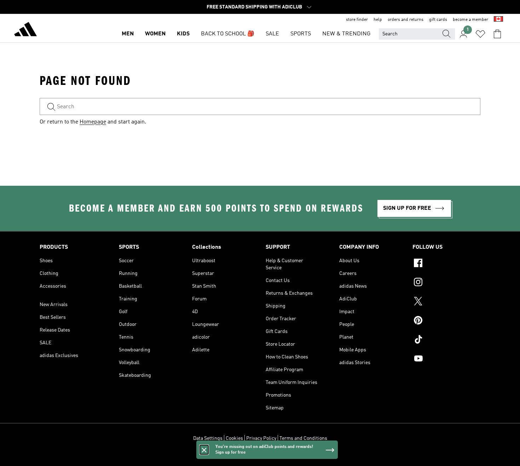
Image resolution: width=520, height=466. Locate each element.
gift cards (438, 20)
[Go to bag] (497, 33)
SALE (272, 34)
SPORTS (300, 34)
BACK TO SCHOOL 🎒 (227, 34)
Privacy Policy (261, 438)
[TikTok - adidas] (446, 340)
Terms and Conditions (303, 438)
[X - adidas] (446, 302)
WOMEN (155, 34)
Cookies (234, 438)
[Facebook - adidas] (446, 264)
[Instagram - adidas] (446, 283)
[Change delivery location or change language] (498, 19)
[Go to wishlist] (480, 33)
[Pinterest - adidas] (446, 321)
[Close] (204, 449)
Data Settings (208, 438)
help (378, 20)
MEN (128, 34)
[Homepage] (25, 30)
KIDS (183, 34)
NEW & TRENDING (346, 34)
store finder (357, 20)
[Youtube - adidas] (446, 359)
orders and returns (405, 20)
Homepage (93, 122)
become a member (470, 20)
